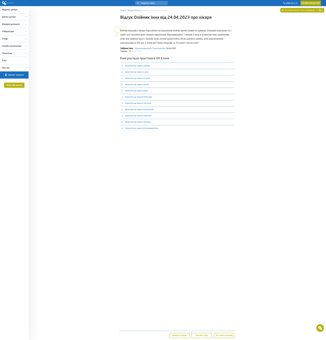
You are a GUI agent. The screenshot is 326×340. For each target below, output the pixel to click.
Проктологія (158, 48)
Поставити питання (224, 335)
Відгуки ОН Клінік (134, 10)
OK (320, 10)
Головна (123, 10)
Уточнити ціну (202, 335)
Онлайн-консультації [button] (311, 3)
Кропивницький (143, 48)
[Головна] (7, 3)
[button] (151, 3)
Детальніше (310, 10)
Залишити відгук (179, 335)
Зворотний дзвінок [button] (14, 85)
